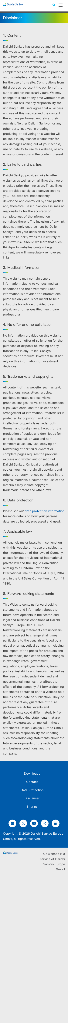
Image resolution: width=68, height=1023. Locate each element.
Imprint (32, 806)
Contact (32, 782)
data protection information (44, 511)
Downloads (32, 773)
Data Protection (32, 790)
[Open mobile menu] (61, 5)
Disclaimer (32, 798)
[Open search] (54, 5)
